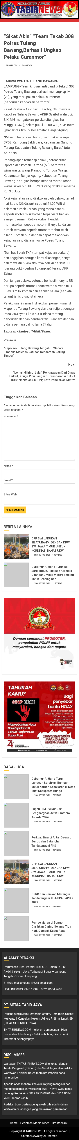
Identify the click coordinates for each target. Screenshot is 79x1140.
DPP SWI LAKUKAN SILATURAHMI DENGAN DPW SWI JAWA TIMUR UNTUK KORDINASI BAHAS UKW (50, 544)
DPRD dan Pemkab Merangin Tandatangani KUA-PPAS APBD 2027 (52, 898)
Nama (8, 466)
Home (14, 1123)
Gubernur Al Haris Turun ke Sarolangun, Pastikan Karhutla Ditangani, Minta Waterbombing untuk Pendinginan (52, 573)
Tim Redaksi (59, 1123)
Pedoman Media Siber (34, 1123)
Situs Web (10, 494)
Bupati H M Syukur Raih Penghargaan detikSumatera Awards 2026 (50, 813)
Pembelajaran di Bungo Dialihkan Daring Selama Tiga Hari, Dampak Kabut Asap (51, 926)
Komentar (11, 416)
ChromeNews (30, 1136)
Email (8, 480)
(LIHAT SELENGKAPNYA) (20, 1023)
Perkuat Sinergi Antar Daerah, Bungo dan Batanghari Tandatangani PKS (51, 841)
